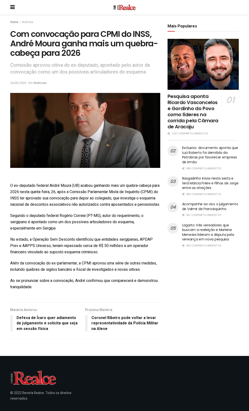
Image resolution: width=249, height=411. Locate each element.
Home (14, 22)
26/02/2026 (18, 83)
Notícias (27, 22)
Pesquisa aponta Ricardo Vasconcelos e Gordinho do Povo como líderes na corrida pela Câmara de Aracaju (193, 111)
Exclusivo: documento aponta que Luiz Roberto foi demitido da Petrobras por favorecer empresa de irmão (210, 154)
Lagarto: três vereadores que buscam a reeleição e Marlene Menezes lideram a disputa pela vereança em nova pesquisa (208, 232)
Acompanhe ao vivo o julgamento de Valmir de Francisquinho (210, 206)
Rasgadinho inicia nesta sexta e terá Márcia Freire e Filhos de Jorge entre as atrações (210, 183)
